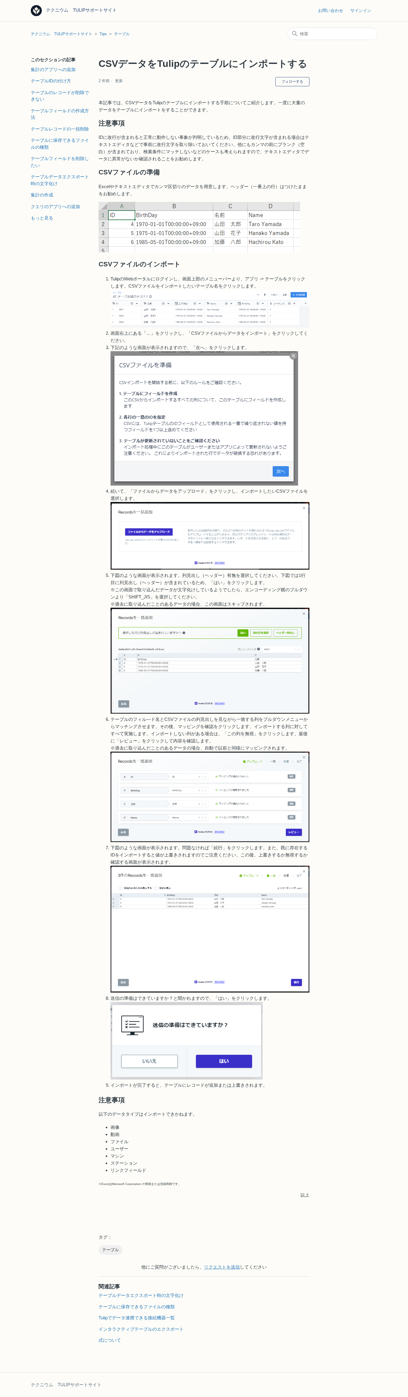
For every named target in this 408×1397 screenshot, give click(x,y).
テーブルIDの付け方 (51, 80)
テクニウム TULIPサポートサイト (61, 34)
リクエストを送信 (222, 1266)
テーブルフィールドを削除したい (60, 162)
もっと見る (42, 217)
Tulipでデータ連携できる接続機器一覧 (137, 1317)
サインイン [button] (360, 10)
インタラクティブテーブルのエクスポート (141, 1329)
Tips (103, 34)
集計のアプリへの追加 (53, 69)
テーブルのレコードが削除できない (60, 96)
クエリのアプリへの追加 (55, 206)
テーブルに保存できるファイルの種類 (60, 144)
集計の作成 (42, 194)
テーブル (122, 34)
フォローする (292, 81)
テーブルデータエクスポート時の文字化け (60, 180)
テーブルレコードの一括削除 (60, 128)
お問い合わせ (330, 10)
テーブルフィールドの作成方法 (60, 114)
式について (110, 1340)
